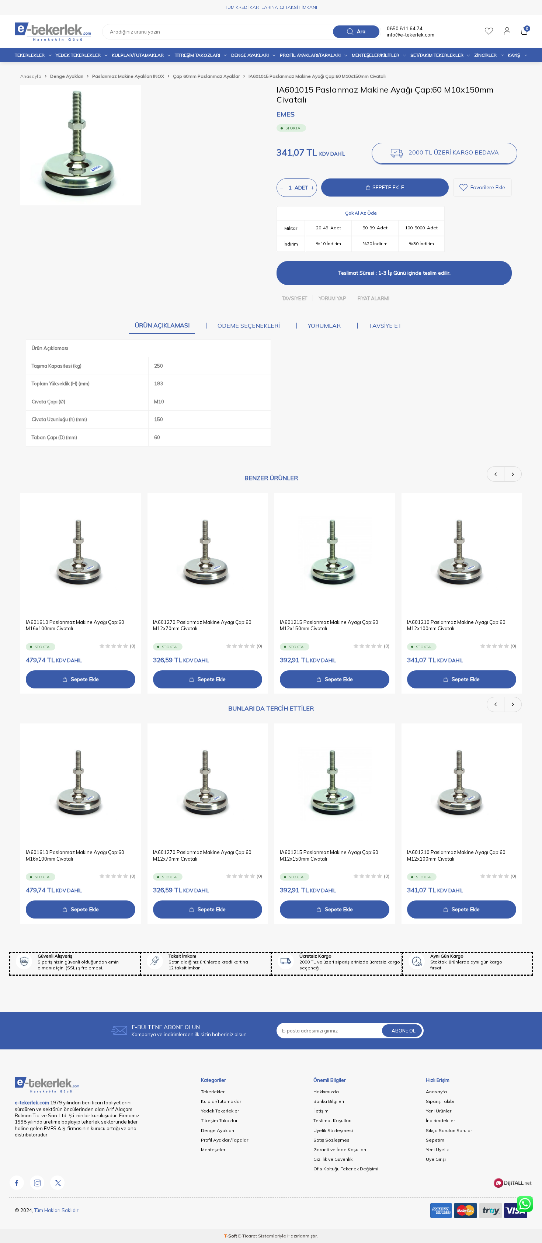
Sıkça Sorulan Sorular (449, 1130)
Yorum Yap (332, 298)
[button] (495, 474)
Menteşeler (213, 1149)
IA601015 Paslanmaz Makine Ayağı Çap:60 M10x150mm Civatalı (317, 76)
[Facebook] (16, 1183)
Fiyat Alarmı (373, 298)
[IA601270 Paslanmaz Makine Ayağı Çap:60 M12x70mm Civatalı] (207, 553)
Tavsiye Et (294, 298)
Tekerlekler (30, 55)
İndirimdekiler (440, 1120)
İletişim (321, 1111)
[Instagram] (36, 1183)
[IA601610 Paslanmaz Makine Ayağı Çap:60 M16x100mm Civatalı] (80, 553)
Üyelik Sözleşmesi (333, 1130)
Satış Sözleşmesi (332, 1140)
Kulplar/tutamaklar (138, 55)
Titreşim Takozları (197, 55)
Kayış (514, 55)
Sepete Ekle (85, 679)
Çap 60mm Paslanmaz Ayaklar (206, 76)
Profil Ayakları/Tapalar (224, 1140)
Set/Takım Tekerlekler (436, 55)
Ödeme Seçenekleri (249, 325)
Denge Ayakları (250, 55)
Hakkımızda (326, 1091)
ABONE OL (404, 1031)
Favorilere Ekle (487, 187)
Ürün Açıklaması (162, 325)
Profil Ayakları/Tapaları (310, 55)
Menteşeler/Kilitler (375, 55)
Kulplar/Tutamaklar (221, 1101)
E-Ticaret (247, 1236)
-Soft (231, 1236)
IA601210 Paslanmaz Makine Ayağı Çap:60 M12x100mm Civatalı (456, 625)
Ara (361, 31)
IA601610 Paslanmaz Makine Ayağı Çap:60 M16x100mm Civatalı (75, 625)
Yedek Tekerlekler (78, 55)
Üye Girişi (436, 1159)
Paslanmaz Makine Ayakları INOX (128, 76)
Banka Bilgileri (328, 1101)
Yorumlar (324, 325)
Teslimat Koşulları (332, 1120)
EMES (286, 114)
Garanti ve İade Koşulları (339, 1149)
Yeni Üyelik (437, 1149)
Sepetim (435, 1140)
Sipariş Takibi (440, 1101)
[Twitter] (57, 1183)
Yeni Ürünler (438, 1111)
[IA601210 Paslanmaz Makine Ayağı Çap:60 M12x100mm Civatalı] (462, 553)
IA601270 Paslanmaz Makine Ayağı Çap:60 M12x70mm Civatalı (202, 625)
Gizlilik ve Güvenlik (332, 1159)
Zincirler (485, 55)
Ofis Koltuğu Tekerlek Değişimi (345, 1168)
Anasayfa (30, 76)
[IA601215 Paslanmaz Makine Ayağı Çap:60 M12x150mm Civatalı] (334, 553)
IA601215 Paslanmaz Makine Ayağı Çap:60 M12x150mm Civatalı (329, 625)
